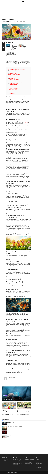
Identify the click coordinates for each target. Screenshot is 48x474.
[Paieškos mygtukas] (45, 1)
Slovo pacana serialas (10, 422)
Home (3, 16)
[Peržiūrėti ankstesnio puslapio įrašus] (17, 58)
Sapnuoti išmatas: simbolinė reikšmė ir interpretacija (16, 69)
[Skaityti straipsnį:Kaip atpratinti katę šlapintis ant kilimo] (24, 405)
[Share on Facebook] (3, 43)
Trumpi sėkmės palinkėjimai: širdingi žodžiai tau (14, 426)
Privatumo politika (39, 463)
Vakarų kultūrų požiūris (13, 89)
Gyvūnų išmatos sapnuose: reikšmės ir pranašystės (16, 75)
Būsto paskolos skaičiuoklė (29, 459)
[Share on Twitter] (3, 45)
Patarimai (4, 395)
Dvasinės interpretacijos (13, 73)
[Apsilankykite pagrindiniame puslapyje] (24, 1)
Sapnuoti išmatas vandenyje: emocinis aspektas (16, 82)
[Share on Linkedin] (3, 47)
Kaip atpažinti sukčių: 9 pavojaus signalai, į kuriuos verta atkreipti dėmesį (14, 46)
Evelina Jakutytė (8, 399)
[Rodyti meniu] (2, 1)
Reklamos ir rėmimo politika (41, 464)
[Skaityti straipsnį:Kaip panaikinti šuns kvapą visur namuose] (21, 45)
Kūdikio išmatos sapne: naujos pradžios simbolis (16, 80)
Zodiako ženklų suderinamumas (27, 466)
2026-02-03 (9, 436)
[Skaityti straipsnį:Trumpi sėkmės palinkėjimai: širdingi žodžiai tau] (4, 428)
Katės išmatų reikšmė (12, 78)
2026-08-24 (8, 55)
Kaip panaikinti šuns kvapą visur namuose (26, 45)
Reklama (37, 462)
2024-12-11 (14, 21)
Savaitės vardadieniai (28, 460)
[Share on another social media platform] (3, 50)
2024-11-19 (9, 427)
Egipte (26, 122)
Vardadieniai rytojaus (28, 462)
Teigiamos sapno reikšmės (13, 70)
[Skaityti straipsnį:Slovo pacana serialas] (4, 423)
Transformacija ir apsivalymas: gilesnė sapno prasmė (16, 90)
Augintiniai (4, 410)
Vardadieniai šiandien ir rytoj (29, 464)
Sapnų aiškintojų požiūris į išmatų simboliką (15, 85)
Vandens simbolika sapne (13, 83)
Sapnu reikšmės (6, 16)
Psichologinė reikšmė (12, 92)
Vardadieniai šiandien (28, 463)
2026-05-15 (9, 423)
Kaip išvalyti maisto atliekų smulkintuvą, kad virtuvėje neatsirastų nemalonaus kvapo (11, 53)
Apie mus (37, 459)
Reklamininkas (9, 21)
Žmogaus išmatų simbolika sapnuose (14, 74)
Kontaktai (37, 460)
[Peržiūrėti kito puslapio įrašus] (19, 58)
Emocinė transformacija (13, 84)
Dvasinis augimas (12, 93)
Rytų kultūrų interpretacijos (13, 88)
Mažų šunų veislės (10, 435)
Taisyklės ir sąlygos (39, 467)
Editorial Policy (38, 466)
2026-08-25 (13, 49)
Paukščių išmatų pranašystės (14, 79)
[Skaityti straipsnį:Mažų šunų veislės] (4, 436)
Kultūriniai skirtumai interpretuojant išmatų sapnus (16, 87)
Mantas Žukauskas (7, 414)
